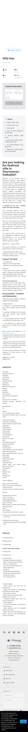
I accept (23, 721)
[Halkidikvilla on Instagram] (14, 632)
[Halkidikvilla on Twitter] (9, 632)
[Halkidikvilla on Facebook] (4, 632)
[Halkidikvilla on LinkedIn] (23, 632)
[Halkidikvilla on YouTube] (18, 632)
